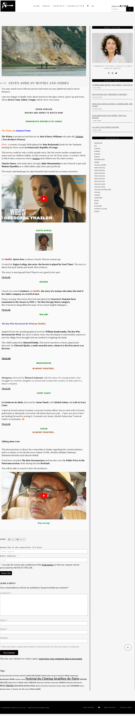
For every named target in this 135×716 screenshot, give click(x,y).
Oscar (32, 685)
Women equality (35, 689)
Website (4, 638)
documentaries (74, 675)
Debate (97, 156)
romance (64, 685)
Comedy (97, 151)
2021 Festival (99, 181)
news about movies (22, 685)
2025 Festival (99, 170)
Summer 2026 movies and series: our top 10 (112, 85)
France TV (15, 682)
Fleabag (79, 136)
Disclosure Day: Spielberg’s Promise (109, 94)
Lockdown (98, 197)
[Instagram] (123, 6)
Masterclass (69, 682)
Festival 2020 (99, 184)
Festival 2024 (126, 707)
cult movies (54, 675)
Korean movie (55, 682)
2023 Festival (99, 175)
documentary (4, 679)
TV (11, 689)
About (47, 6)
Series (96, 211)
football (10, 682)
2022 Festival (99, 178)
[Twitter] (125, 6)
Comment (5, 593)
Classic (97, 148)
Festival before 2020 (102, 189)
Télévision (15, 689)
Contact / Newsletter (68, 6)
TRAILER (6, 277)
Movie (3, 685)
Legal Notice (88, 707)
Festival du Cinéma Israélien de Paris (52, 678)
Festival (23, 679)
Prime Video (44, 685)
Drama (96, 162)
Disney (67, 675)
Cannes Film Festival (33, 675)
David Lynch (61, 675)
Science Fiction (100, 208)
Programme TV (53, 685)
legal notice (47, 564)
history (21, 682)
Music (96, 200)
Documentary (99, 159)
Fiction (97, 192)
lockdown (62, 682)
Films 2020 (4, 682)
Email (3, 629)
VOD (20, 689)
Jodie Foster (47, 682)
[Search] (130, 9)
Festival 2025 (99, 186)
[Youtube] (127, 6)
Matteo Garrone (77, 682)
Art (95, 145)
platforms (38, 685)
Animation (98, 143)
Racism (59, 685)
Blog (37, 6)
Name (3, 620)
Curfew (97, 154)
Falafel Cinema (100, 164)
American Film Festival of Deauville (9, 675)
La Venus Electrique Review (105, 127)
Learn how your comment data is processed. (60, 658)
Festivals (83, 679)
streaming (75, 685)
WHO (23, 689)
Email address (8, 556)
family (12, 679)
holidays (26, 682)
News (96, 203)
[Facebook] (121, 6)
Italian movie (40, 682)
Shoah (68, 685)
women (36, 158)
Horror (97, 195)
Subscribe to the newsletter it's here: (21, 547)
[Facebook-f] (108, 73)
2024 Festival (99, 173)
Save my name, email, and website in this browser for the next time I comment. (41, 647)
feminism (17, 679)
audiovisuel (22, 675)
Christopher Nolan (46, 675)
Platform (98, 205)
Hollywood (32, 682)
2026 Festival (99, 167)
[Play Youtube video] (44, 198)
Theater (8, 689)
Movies (10, 685)
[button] (12, 539)
